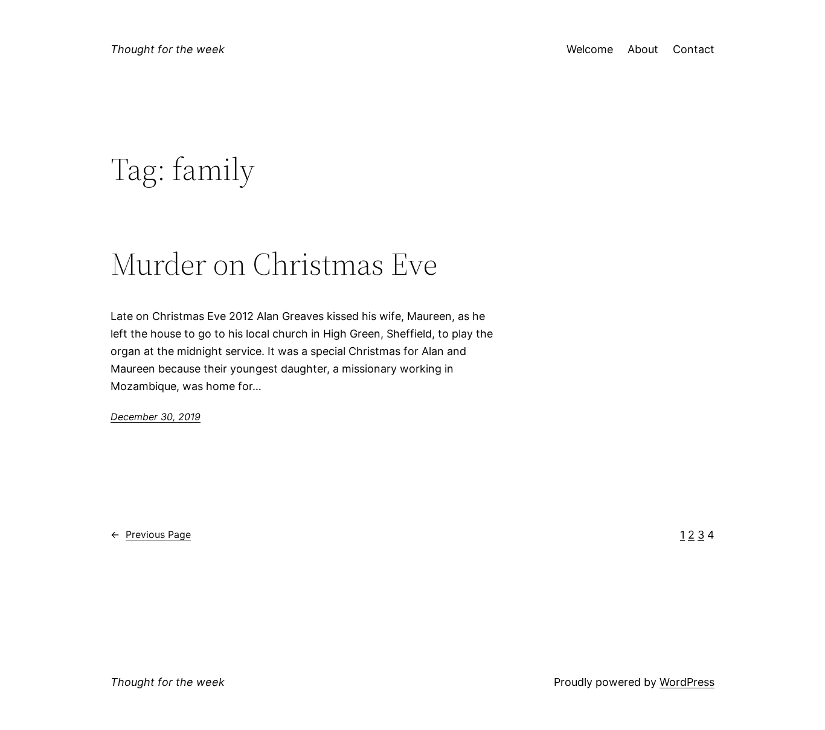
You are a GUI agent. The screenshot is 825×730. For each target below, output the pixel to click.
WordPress (687, 682)
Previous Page (151, 534)
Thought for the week (168, 49)
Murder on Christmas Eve (274, 264)
